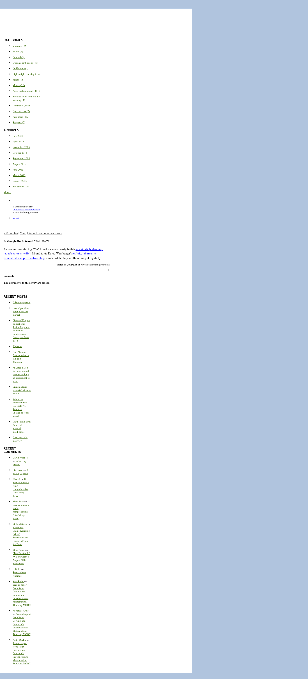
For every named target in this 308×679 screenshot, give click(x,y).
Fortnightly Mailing (154, 12)
